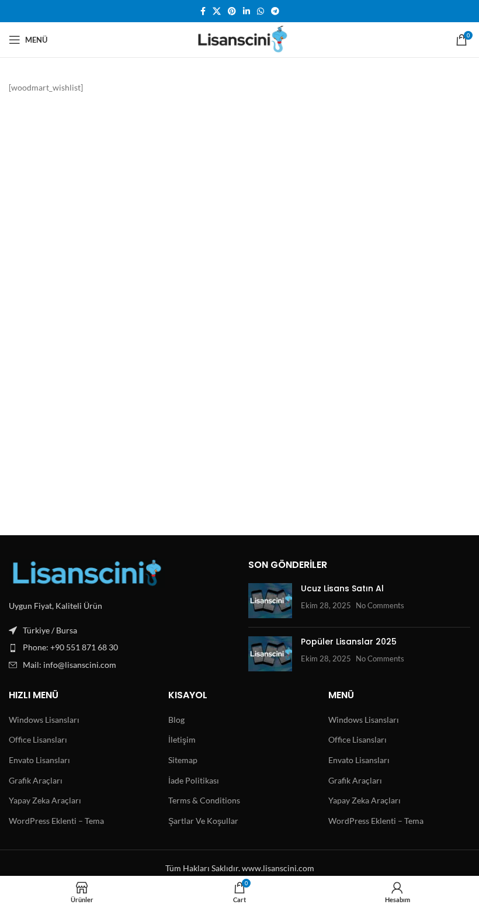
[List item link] (120, 647)
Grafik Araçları (36, 780)
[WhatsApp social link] (261, 11)
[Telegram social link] (275, 11)
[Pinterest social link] (231, 11)
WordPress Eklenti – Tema (56, 821)
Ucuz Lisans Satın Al (342, 588)
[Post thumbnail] (270, 600)
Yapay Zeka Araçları (45, 800)
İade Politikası (193, 780)
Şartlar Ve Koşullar (203, 821)
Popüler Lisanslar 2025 (349, 641)
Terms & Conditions (204, 800)
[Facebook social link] (203, 11)
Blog (176, 720)
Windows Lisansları (44, 720)
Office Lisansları (38, 739)
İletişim (182, 739)
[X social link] (216, 11)
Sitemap (182, 760)
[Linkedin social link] (246, 11)
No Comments (380, 605)
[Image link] (87, 572)
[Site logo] (240, 39)
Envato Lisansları (39, 760)
